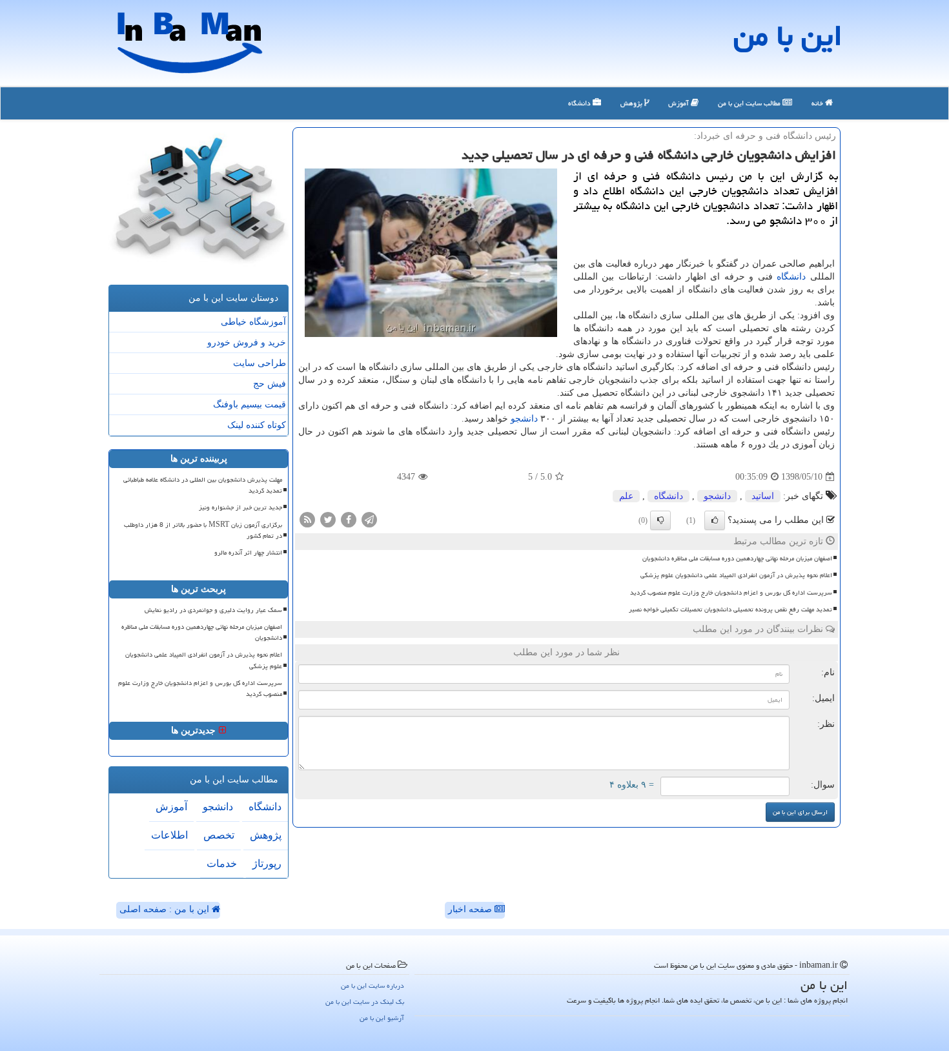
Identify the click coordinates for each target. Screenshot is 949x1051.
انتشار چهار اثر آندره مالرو (248, 552)
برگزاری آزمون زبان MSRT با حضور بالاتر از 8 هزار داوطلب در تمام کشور (203, 530)
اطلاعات (169, 835)
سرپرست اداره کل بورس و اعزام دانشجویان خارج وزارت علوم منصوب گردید (731, 592)
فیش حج (269, 384)
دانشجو (524, 418)
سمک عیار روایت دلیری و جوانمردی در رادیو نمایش (213, 610)
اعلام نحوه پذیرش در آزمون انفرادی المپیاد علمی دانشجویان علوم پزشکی (736, 575)
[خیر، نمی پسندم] (660, 520)
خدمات (222, 863)
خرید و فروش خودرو (246, 342)
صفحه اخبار (471, 909)
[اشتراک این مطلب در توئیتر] (328, 519)
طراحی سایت (259, 363)
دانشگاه (580, 103)
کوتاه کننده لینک (256, 425)
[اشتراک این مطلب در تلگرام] (369, 519)
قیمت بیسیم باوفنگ (249, 404)
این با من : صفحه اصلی (165, 909)
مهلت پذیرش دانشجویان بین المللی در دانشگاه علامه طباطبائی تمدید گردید (202, 485)
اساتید (762, 496)
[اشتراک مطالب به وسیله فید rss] (307, 519)
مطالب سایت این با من (750, 103)
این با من (787, 35)
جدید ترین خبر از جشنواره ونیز (240, 507)
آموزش (679, 103)
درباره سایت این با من (372, 985)
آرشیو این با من (382, 1018)
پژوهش (632, 103)
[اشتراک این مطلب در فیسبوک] (349, 519)
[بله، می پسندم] (714, 520)
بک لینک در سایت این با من (364, 1001)
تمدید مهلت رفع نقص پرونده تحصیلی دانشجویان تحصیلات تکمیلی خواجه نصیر (730, 609)
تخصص (218, 835)
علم (626, 496)
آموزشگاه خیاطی (253, 322)
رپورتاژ (266, 863)
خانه (818, 103)
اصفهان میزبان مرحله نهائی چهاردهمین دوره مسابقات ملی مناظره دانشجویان (737, 558)
